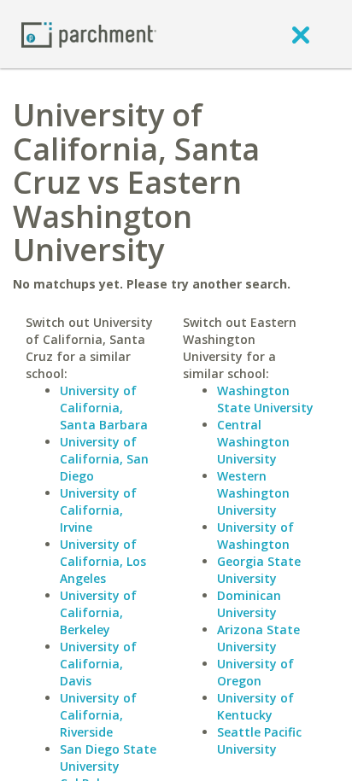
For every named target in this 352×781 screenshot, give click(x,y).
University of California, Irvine (98, 510)
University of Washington (255, 535)
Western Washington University (253, 493)
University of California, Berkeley (98, 612)
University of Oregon (255, 672)
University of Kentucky (255, 706)
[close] (301, 34)
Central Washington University (253, 442)
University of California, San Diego (104, 459)
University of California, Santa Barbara (104, 407)
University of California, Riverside (98, 715)
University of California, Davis (98, 663)
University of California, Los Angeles (103, 561)
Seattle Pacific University (259, 740)
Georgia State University (259, 569)
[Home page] (88, 34)
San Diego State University (108, 757)
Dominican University (249, 604)
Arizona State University (258, 638)
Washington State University (265, 399)
